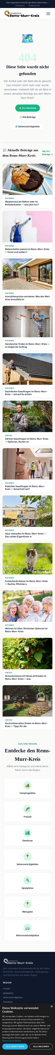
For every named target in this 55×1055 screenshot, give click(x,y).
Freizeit (6, 988)
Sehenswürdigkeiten (13, 997)
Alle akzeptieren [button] (15, 1046)
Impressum (20, 5)
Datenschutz (34, 5)
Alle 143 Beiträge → (47, 153)
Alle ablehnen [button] (41, 1046)
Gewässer (8, 1002)
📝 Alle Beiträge (27, 117)
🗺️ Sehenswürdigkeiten (27, 126)
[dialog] (27, 1029)
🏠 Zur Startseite (27, 108)
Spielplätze (8, 993)
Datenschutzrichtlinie (11, 1040)
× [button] (51, 1006)
